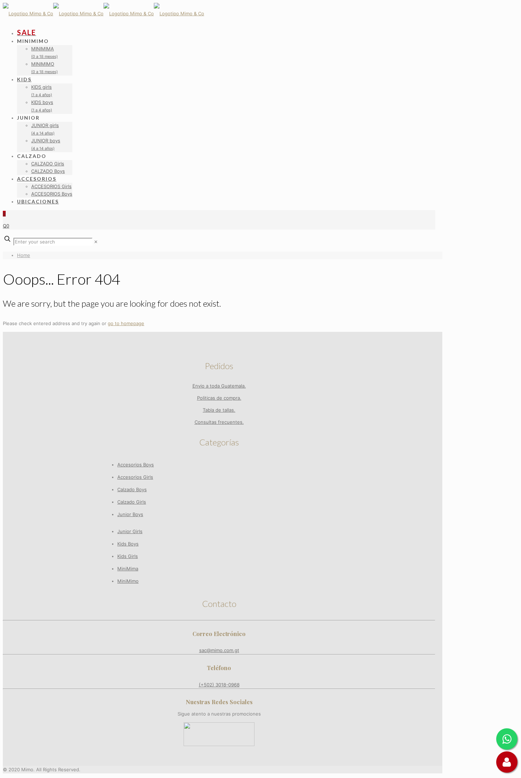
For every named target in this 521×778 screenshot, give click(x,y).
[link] (96, 242)
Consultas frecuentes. (219, 422)
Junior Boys (130, 514)
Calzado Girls (131, 502)
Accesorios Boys (135, 464)
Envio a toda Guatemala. (219, 386)
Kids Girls (127, 556)
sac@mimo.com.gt (219, 650)
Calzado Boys (132, 489)
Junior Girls (129, 531)
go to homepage (126, 323)
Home (23, 255)
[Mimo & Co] (103, 13)
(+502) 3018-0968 (219, 684)
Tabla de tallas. (219, 410)
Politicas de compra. (219, 398)
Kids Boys (128, 544)
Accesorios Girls (135, 477)
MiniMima (127, 568)
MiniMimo (128, 581)
